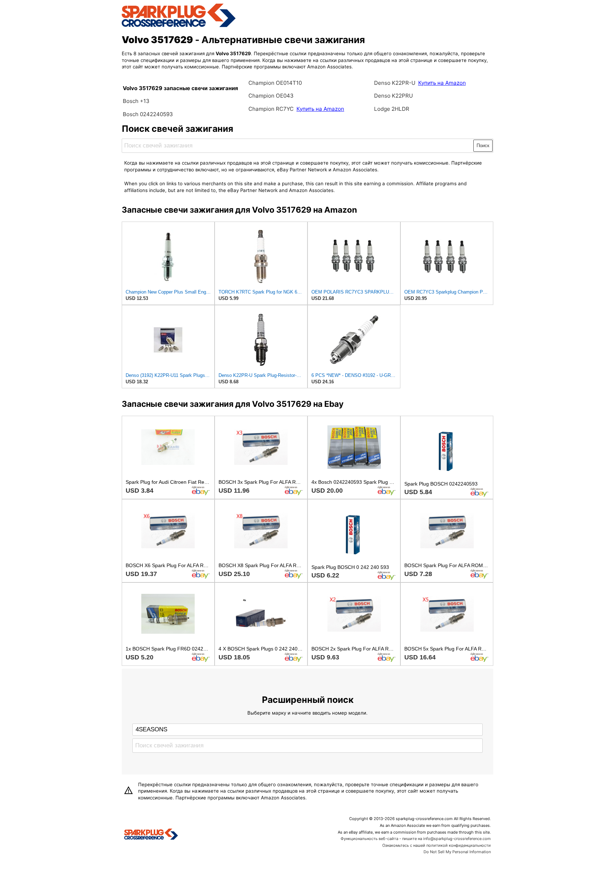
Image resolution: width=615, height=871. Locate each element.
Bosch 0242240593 (148, 114)
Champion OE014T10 (275, 82)
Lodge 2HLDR (391, 108)
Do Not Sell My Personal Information (457, 851)
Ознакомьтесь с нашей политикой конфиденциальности (436, 845)
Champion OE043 (271, 95)
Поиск (483, 145)
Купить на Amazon (320, 108)
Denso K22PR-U (394, 82)
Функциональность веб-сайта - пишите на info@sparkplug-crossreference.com (416, 838)
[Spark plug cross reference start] (151, 835)
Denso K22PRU (393, 95)
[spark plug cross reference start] (179, 26)
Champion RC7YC (271, 108)
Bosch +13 (136, 101)
